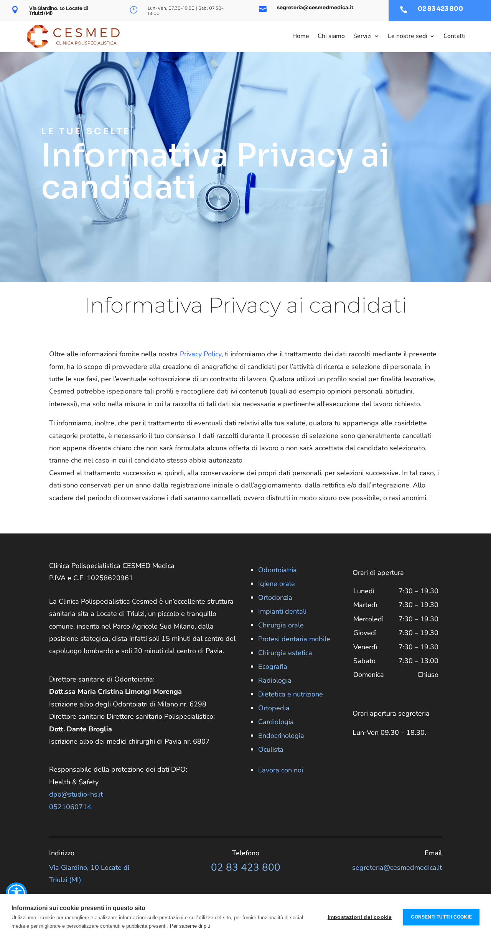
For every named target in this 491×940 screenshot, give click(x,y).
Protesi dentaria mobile (294, 639)
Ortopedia (274, 708)
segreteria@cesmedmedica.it (315, 7)
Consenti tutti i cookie (441, 917)
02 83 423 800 (440, 9)
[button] (16, 893)
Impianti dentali (282, 611)
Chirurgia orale (281, 625)
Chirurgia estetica (285, 652)
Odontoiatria (277, 570)
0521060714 (70, 807)
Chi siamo (331, 36)
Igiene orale (276, 583)
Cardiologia (276, 721)
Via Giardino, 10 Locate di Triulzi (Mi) (58, 10)
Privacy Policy (200, 354)
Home (300, 36)
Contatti (454, 36)
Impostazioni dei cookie (360, 917)
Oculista (270, 749)
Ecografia (272, 666)
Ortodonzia (275, 597)
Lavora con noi (280, 770)
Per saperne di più (190, 926)
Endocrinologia (281, 735)
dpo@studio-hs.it (76, 794)
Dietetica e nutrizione (290, 694)
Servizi (362, 36)
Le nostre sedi (407, 36)
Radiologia (275, 680)
